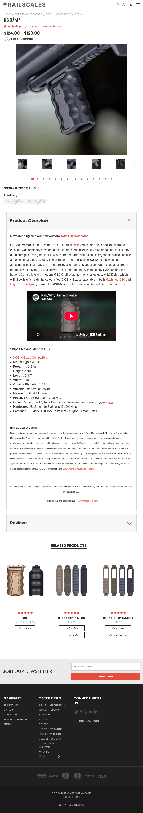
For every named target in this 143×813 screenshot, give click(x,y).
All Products (46, 714)
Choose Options (71, 635)
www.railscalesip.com (88, 501)
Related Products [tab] (69, 545)
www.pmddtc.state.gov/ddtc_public (78, 469)
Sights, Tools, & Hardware (48, 745)
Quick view (25, 628)
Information (11, 705)
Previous (6, 164)
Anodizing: (12, 195)
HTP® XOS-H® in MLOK (118, 618)
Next (136, 164)
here (111, 402)
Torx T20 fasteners (74, 236)
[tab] (71, 221)
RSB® (25, 618)
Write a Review (52, 26)
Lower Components (50, 734)
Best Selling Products (52, 705)
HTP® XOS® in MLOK (71, 618)
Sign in (8, 719)
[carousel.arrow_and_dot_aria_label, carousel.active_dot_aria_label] (32, 179)
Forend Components (51, 729)
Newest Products (49, 709)
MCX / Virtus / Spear (51, 738)
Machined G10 (115, 279)
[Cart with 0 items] (131, 4)
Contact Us (11, 714)
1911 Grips (44, 751)
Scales (43, 719)
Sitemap (8, 724)
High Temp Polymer (23, 284)
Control (44, 724)
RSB (76, 244)
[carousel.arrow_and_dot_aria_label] (38, 179)
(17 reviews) (32, 26)
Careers (9, 709)
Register (22, 719)
